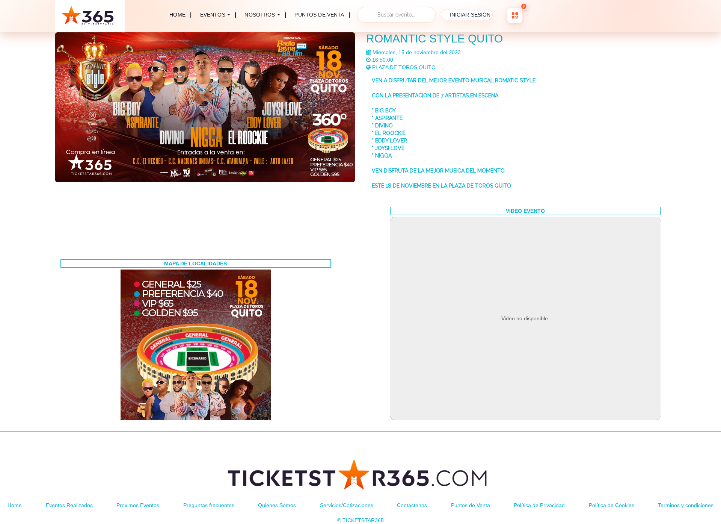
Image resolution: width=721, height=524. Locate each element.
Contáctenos (412, 505)
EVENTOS (212, 15)
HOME (177, 15)
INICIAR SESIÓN (470, 15)
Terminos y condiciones (685, 505)
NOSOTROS (259, 15)
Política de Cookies (611, 505)
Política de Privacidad (539, 505)
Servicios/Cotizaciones (346, 505)
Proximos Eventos (137, 505)
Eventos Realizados (69, 505)
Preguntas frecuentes (208, 505)
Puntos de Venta (470, 505)
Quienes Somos (277, 505)
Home (15, 505)
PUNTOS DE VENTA (319, 15)
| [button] (218, 14)
